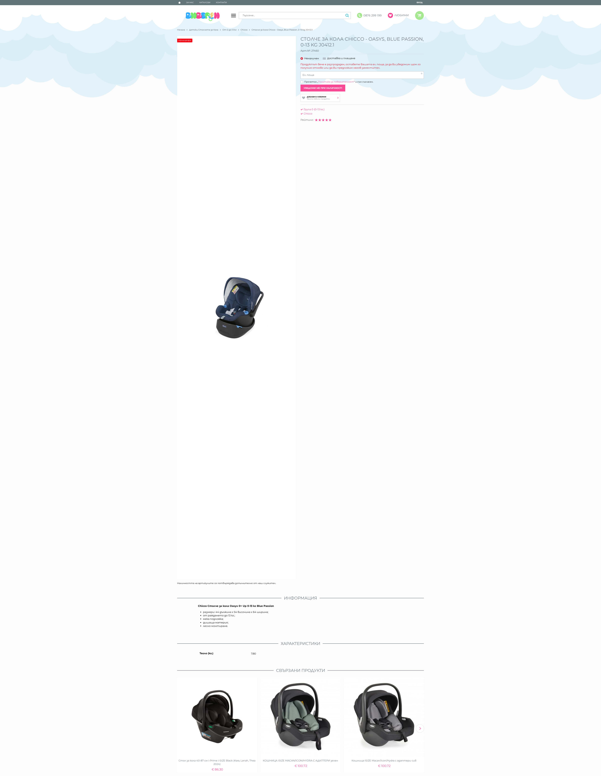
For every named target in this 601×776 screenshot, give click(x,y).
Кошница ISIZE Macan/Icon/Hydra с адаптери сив (384, 760)
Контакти (221, 2)
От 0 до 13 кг (229, 29)
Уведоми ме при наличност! (323, 88)
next (420, 728)
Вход (420, 2)
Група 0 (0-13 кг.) (314, 109)
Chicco (244, 29)
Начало (181, 29)
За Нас (190, 2)
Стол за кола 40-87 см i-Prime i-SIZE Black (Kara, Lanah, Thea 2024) (217, 762)
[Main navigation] (233, 15)
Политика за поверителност (336, 81)
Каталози (204, 2)
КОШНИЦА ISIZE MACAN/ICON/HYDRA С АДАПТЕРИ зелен (300, 760)
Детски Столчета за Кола (203, 29)
